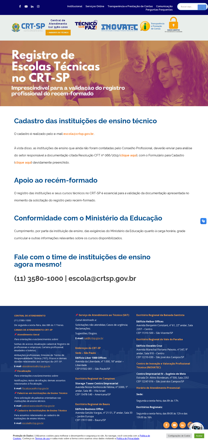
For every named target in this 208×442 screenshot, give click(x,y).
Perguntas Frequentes (159, 9)
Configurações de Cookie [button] (179, 436)
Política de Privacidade (127, 438)
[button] (190, 424)
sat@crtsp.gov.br (93, 338)
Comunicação (164, 6)
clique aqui (128, 155)
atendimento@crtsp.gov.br (36, 366)
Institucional (74, 6)
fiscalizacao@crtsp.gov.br (35, 388)
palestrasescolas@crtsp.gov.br (38, 405)
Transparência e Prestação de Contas (130, 6)
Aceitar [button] (199, 436)
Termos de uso (42, 438)
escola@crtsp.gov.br (78, 134)
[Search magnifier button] (202, 8)
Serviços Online (95, 6)
